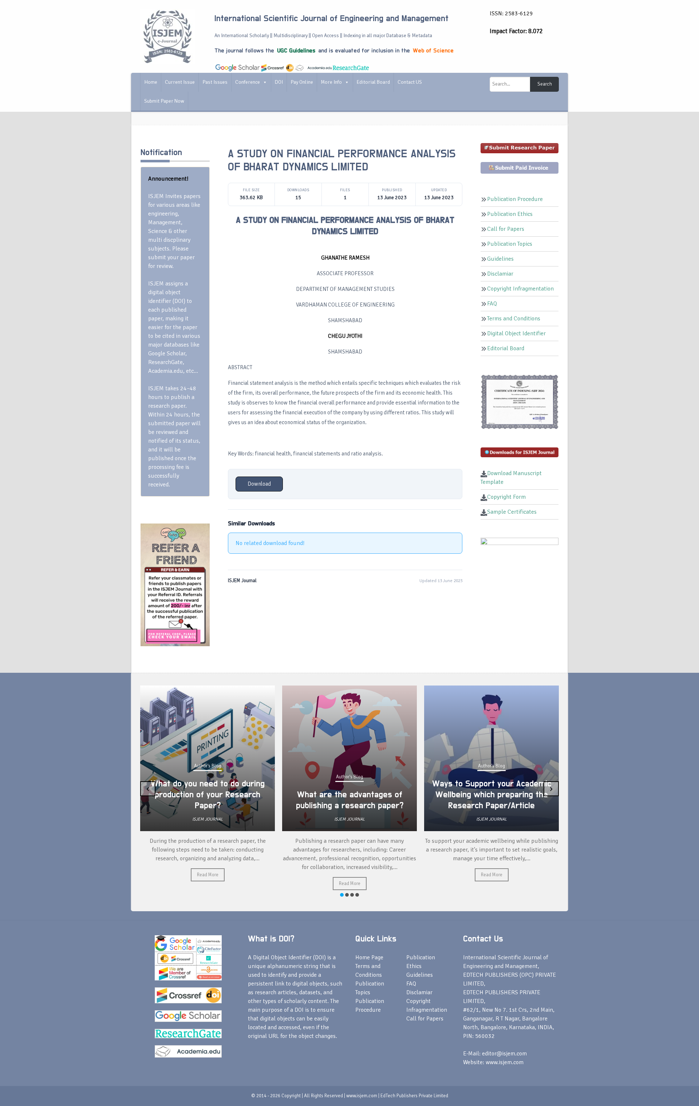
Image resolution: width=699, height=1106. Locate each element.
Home (150, 82)
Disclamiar (500, 273)
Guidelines (500, 258)
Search (544, 84)
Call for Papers (505, 229)
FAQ (492, 303)
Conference (247, 82)
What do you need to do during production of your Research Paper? (208, 794)
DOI (279, 82)
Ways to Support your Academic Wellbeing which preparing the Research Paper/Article (491, 794)
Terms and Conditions (513, 318)
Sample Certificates (512, 512)
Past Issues (215, 82)
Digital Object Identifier (516, 333)
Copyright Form (506, 497)
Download (259, 484)
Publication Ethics (510, 214)
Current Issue (180, 82)
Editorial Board (373, 82)
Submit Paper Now (164, 101)
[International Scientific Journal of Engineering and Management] (167, 36)
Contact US (410, 82)
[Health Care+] (175, 584)
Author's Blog (207, 766)
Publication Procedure (515, 199)
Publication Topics (509, 244)
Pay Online (302, 82)
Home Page (369, 957)
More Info (331, 82)
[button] (342, 895)
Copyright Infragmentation (520, 288)
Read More (207, 875)
